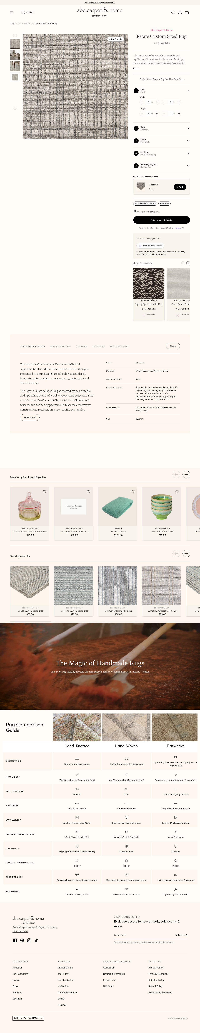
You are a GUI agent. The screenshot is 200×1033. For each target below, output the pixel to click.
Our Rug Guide (65, 980)
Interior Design (65, 967)
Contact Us (108, 967)
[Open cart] (187, 12)
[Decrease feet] (142, 102)
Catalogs (62, 1005)
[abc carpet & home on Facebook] (15, 939)
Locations (17, 998)
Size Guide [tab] (82, 346)
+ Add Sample (115, 39)
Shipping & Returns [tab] (60, 346)
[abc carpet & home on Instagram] (29, 939)
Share (173, 346)
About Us (17, 967)
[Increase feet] (156, 102)
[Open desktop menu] (12, 12)
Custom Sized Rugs (24, 23)
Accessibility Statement (159, 992)
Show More (30, 417)
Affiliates (17, 992)
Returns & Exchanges (114, 974)
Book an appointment (152, 245)
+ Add (180, 186)
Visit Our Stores (20, 931)
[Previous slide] (15, 35)
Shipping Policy (156, 980)
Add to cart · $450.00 (161, 220)
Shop (12, 23)
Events (61, 998)
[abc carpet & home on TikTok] (36, 939)
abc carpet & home (162, 29)
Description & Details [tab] (32, 346)
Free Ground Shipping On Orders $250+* (100, 2)
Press (15, 986)
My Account (109, 980)
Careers (16, 980)
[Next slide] (15, 108)
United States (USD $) (27, 1018)
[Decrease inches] (164, 102)
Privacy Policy (155, 967)
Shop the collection (142, 263)
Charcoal (153, 184)
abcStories (63, 986)
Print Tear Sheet (119, 346)
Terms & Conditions (158, 974)
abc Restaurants (20, 974)
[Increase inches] (178, 102)
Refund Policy (155, 986)
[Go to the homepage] (100, 15)
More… (136, 68)
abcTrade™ (63, 974)
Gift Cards (108, 986)
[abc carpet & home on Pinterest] (22, 939)
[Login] (180, 12)
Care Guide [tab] (98, 346)
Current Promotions (67, 992)
